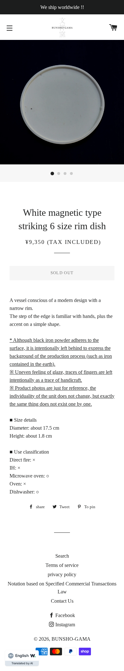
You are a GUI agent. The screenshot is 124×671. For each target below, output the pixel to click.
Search (62, 556)
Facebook (65, 615)
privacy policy (62, 574)
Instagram (65, 624)
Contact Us (62, 601)
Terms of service (62, 565)
